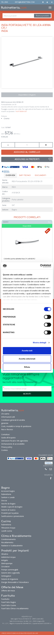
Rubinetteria (6, 493)
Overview (10, 175)
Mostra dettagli (39, 342)
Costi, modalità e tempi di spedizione (16, 425)
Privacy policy (6, 446)
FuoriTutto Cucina (8, 604)
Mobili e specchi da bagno (11, 506)
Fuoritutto (5, 598)
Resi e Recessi (7, 428)
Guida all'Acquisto (8, 436)
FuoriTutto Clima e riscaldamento (15, 607)
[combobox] (27, 15)
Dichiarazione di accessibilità (12, 443)
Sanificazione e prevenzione (12, 515)
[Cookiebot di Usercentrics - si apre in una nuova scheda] (40, 265)
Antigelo (4, 559)
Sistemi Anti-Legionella (10, 572)
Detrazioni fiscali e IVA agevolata (14, 440)
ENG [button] (6, 2)
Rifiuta (27, 367)
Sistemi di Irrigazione (9, 578)
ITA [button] (2, 2)
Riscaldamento (7, 541)
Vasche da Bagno (8, 502)
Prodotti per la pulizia (9, 512)
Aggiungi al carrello (27, 152)
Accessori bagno (8, 490)
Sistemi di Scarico (8, 509)
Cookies (4, 449)
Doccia (4, 499)
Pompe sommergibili (9, 568)
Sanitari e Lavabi (8, 496)
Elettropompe (6, 562)
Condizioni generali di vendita (13, 419)
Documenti (40, 175)
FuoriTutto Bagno (8, 601)
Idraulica (4, 553)
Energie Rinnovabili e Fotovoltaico (15, 581)
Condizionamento (8, 538)
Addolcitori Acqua (8, 556)
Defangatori (6, 575)
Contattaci (5, 433)
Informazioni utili (8, 416)
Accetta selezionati (27, 359)
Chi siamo (5, 413)
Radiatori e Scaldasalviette (12, 544)
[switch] (47, 317)
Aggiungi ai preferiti (27, 159)
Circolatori (5, 565)
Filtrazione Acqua (8, 527)
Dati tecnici (25, 175)
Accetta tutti (27, 351)
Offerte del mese (8, 589)
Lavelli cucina (6, 530)
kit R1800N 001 (21, 111)
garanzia (4, 422)
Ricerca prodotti (42, 15)
